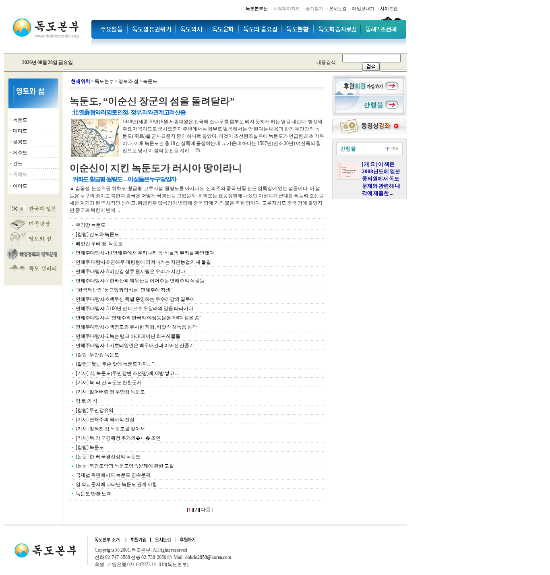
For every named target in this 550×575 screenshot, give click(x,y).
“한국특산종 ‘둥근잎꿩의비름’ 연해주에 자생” (124, 290)
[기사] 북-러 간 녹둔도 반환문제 (109, 382)
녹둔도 (20, 120)
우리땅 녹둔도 (90, 225)
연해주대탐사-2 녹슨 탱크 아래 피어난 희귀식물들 (128, 336)
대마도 (20, 131)
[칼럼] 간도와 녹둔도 (97, 234)
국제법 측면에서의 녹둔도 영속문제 (113, 475)
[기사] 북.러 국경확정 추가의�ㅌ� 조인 (118, 438)
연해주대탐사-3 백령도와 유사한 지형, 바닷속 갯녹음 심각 (136, 327)
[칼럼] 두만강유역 (95, 410)
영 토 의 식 (86, 401)
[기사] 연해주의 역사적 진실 (105, 419)
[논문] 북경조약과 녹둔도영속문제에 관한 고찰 (125, 466)
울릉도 (20, 142)
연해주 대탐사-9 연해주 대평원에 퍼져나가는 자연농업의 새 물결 (143, 262)
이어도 (20, 186)
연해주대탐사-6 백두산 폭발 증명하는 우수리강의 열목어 (135, 299)
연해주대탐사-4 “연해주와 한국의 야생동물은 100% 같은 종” (138, 318)
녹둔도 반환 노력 (93, 493)
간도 (18, 163)
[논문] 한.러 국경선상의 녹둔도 (108, 456)
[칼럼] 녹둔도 (90, 447)
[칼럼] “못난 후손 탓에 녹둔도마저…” (115, 364)
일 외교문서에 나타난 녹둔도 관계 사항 (116, 484)
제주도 (20, 152)
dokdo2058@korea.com (208, 557)
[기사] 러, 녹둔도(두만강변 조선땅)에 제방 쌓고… (127, 373)
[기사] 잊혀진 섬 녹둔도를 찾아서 (110, 429)
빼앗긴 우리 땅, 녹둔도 (99, 243)
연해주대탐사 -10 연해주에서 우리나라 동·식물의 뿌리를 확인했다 (145, 253)
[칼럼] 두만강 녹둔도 (97, 355)
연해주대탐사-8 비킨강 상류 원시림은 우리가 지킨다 (130, 271)
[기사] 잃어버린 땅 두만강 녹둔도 (110, 392)
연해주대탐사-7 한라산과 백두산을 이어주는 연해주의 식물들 (140, 280)
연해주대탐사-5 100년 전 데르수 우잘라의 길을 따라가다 (134, 308)
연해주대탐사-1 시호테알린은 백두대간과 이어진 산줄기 (135, 345)
